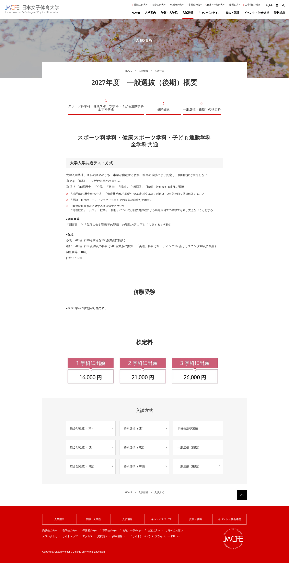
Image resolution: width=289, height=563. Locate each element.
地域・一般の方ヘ (215, 4)
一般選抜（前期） (189, 447)
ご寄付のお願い (253, 4)
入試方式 (159, 71)
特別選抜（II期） (135, 447)
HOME (136, 12)
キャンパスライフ (210, 12)
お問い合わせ (50, 536)
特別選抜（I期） (134, 428)
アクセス (87, 536)
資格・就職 (232, 12)
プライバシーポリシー (167, 536)
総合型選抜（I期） (82, 428)
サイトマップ (70, 536)
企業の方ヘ (235, 4)
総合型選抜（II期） (82, 447)
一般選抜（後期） (189, 466)
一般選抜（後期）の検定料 (202, 106)
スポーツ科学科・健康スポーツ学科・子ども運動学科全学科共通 (106, 105)
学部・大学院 (169, 12)
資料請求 (279, 12)
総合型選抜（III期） (83, 466)
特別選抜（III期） (135, 466)
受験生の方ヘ (141, 4)
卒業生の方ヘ (195, 4)
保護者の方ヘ (177, 4)
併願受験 (163, 106)
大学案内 (150, 12)
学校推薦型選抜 (187, 428)
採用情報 (117, 536)
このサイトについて (138, 536)
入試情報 (187, 12)
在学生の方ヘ (159, 4)
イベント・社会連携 (256, 12)
